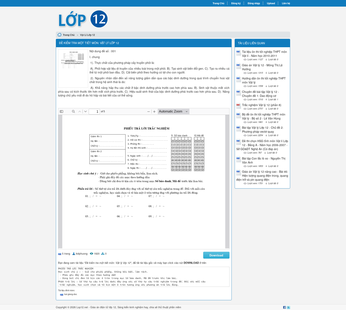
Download (216, 255)
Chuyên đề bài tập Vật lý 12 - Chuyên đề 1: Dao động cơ (260, 94)
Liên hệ (286, 3)
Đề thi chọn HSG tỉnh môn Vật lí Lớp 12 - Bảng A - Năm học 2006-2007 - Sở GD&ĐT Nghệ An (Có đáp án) (262, 145)
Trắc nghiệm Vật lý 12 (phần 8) (261, 105)
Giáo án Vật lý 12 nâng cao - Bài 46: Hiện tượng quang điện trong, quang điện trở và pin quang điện (262, 176)
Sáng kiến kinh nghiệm (130, 307)
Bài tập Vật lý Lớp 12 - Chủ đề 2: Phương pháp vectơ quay (262, 129)
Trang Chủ (218, 3)
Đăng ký (236, 3)
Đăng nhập (254, 3)
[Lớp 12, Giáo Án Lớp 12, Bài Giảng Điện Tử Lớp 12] (114, 19)
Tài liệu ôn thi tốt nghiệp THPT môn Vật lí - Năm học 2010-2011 (264, 54)
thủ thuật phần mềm (169, 307)
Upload (271, 3)
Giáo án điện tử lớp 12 (103, 307)
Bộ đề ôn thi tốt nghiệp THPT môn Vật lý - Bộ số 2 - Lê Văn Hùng (263, 116)
